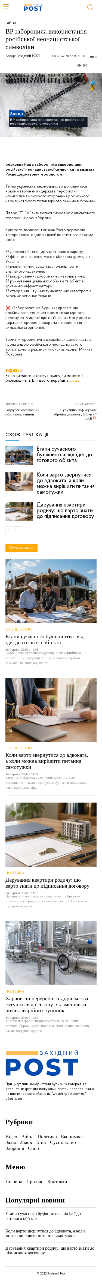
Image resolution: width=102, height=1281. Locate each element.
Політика (14, 873)
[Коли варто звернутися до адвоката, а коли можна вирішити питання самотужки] (19, 481)
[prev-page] (8, 529)
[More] (81, 149)
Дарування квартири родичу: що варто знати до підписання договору (65, 510)
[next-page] (17, 529)
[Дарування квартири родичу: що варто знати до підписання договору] (19, 511)
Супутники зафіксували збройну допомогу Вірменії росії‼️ (75, 414)
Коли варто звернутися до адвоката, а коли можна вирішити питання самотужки (66, 483)
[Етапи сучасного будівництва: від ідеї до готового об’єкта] (19, 455)
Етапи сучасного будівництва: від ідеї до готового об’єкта (64, 454)
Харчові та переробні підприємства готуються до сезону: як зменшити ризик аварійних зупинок (46, 1004)
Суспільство (18, 629)
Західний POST (28, 56)
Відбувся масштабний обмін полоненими (22, 412)
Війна (10, 23)
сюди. (75, 381)
